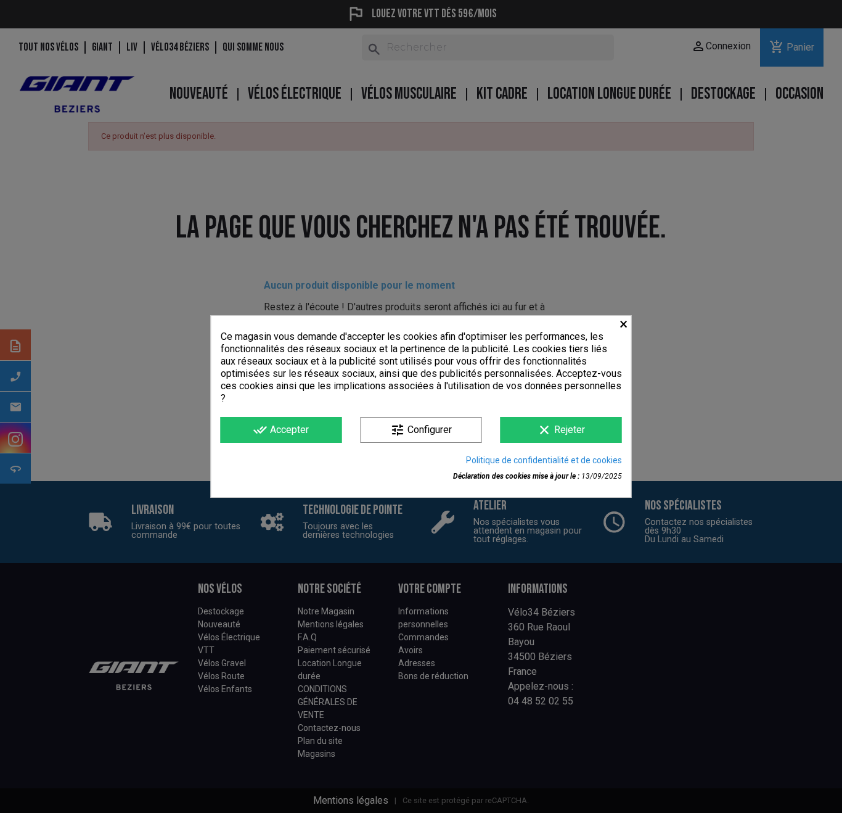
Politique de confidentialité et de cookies (544, 460)
